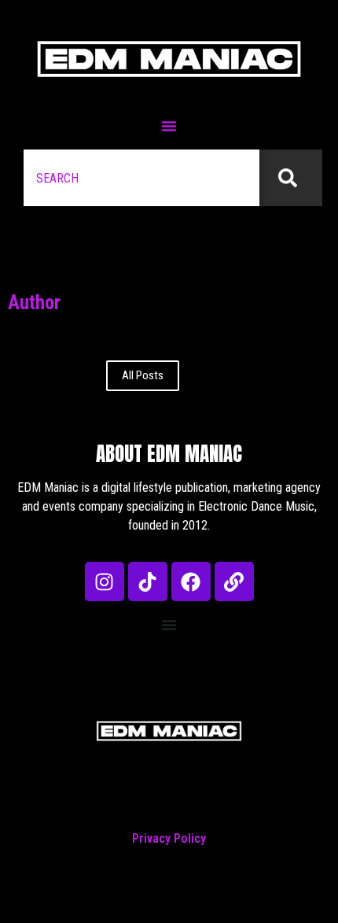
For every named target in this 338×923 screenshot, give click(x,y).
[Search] (290, 178)
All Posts (142, 375)
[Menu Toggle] (169, 126)
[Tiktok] (147, 581)
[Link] (234, 581)
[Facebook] (191, 581)
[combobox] (141, 178)
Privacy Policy (169, 838)
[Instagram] (104, 581)
